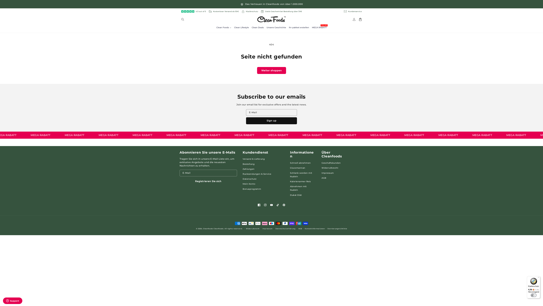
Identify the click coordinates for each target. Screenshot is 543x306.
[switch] (533, 295)
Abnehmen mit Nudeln (298, 188)
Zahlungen (248, 169)
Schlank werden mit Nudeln (301, 175)
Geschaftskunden (331, 163)
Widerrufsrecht (330, 168)
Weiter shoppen (271, 70)
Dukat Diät (296, 195)
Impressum (328, 173)
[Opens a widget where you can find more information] (12, 301)
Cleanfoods (208, 229)
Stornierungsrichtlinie (337, 229)
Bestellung (249, 164)
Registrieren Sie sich (208, 181)
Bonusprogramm (252, 189)
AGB (324, 178)
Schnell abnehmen (300, 163)
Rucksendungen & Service (257, 174)
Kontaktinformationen (315, 229)
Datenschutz (249, 179)
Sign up (271, 120)
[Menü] (538, 278)
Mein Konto (249, 184)
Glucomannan (297, 168)
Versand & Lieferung (254, 159)
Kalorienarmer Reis (300, 181)
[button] (184, 19)
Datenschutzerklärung (285, 229)
